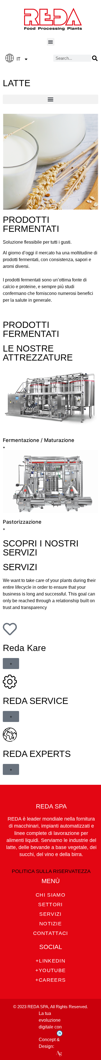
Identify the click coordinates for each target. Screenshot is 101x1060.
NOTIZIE (50, 923)
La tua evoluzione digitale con (50, 1020)
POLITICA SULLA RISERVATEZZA (51, 871)
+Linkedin (50, 961)
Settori (50, 904)
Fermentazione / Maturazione (38, 440)
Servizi (50, 914)
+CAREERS (50, 980)
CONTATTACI (50, 933)
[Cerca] (94, 58)
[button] (50, 42)
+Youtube (50, 970)
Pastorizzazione (22, 522)
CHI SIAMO (50, 895)
